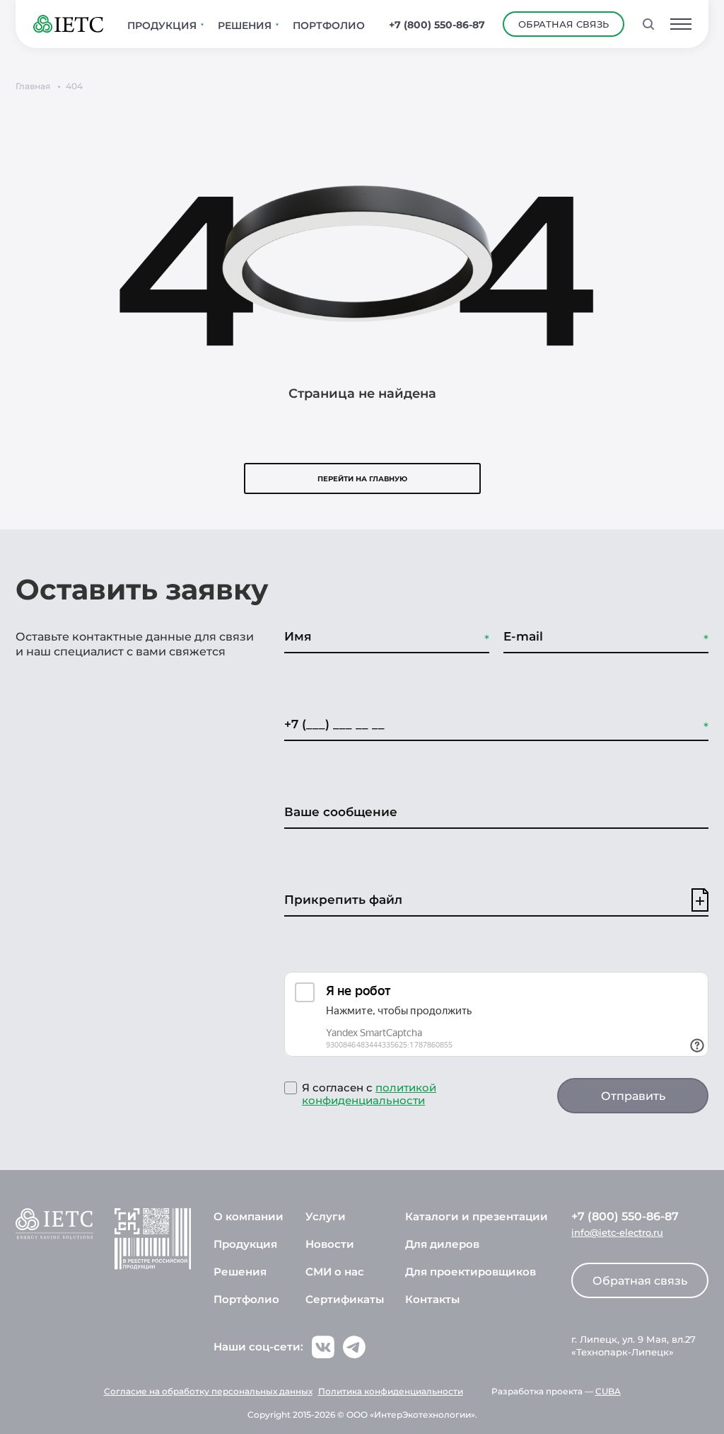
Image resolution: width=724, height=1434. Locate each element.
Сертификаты (344, 1299)
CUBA (608, 1391)
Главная (33, 86)
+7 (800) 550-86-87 (437, 24)
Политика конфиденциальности (390, 1391)
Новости (329, 1244)
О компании (249, 1216)
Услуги (325, 1216)
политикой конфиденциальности (369, 1094)
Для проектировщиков (470, 1271)
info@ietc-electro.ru (617, 1232)
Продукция (245, 1244)
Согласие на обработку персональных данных (208, 1391)
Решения (240, 1271)
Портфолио (246, 1299)
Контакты (432, 1299)
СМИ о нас (334, 1271)
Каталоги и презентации (476, 1216)
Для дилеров (442, 1244)
